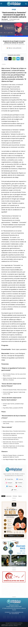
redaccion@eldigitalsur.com (17, 612)
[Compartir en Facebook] (6, 58)
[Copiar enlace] (22, 58)
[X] (19, 617)
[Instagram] (8, 617)
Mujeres (20, 496)
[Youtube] (23, 617)
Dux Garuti (5, 19)
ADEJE (14, 9)
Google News (10, 479)
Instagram (10, 482)
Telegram (10, 486)
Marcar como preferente (15, 48)
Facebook (20, 479)
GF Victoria (15, 496)
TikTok (15, 489)
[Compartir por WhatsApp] (14, 58)
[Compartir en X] (10, 58)
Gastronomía (8, 496)
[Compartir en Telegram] (18, 58)
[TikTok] (16, 617)
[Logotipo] (14, 4)
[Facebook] (4, 617)
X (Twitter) (19, 482)
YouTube (20, 486)
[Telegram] (12, 617)
